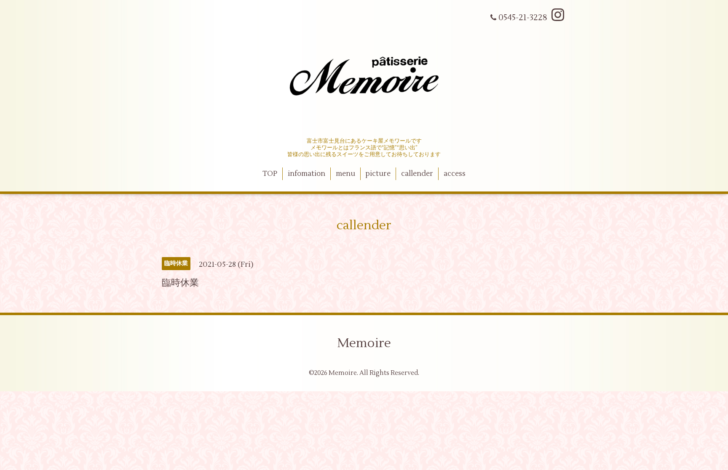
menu (345, 173)
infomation (306, 173)
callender (417, 173)
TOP (269, 173)
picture (378, 173)
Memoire (364, 343)
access (455, 173)
